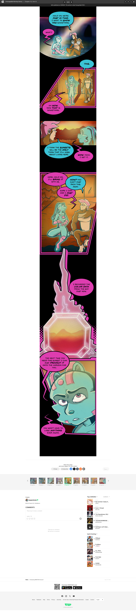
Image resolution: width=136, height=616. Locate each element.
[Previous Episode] (65, 2)
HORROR (105, 497)
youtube (73, 596)
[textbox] (54, 512)
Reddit (80, 469)
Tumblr (77, 469)
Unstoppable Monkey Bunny (13, 1)
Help (44, 599)
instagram (66, 596)
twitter (69, 596)
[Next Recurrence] (108, 481)
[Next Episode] (71, 2)
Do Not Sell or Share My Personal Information (73, 599)
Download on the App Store (77, 587)
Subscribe (125, 2)
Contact (92, 599)
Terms (48, 599)
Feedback (39, 599)
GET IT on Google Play (67, 587)
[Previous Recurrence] (27, 481)
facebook (62, 596)
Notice (27, 579)
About (33, 599)
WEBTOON (2, 2)
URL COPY (134, 2)
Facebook (128, 2)
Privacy (53, 599)
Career (87, 599)
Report (106, 469)
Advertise (59, 599)
